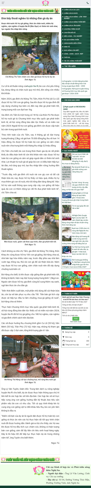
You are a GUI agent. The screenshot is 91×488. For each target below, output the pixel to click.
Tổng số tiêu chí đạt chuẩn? (72, 305)
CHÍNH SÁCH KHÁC (71, 13)
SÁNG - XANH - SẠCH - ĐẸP (73, 54)
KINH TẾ (67, 47)
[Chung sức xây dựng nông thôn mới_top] (30, 11)
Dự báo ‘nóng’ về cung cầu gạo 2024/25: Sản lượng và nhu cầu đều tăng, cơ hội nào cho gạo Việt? (75, 186)
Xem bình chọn (75, 322)
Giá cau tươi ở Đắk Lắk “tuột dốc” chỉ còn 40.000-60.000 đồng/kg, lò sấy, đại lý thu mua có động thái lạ (75, 159)
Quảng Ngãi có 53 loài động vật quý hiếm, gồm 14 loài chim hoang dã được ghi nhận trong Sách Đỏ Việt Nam (75, 197)
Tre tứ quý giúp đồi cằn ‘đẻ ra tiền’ (80, 207)
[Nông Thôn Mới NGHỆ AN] (39, 470)
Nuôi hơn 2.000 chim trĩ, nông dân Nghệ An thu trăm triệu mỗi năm (80, 230)
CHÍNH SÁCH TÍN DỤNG (72, 25)
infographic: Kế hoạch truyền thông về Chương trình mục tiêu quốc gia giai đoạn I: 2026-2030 (75, 88)
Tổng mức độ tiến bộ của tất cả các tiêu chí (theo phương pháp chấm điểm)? (75, 310)
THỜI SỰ (67, 57)
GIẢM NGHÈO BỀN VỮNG (72, 43)
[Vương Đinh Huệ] (30, 460)
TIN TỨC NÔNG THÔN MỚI (73, 61)
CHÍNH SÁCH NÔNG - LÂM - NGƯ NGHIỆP (75, 17)
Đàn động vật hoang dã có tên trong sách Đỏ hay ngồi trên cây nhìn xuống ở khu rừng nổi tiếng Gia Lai (75, 240)
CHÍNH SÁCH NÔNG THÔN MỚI (74, 22)
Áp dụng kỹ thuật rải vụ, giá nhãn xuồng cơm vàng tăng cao (80, 169)
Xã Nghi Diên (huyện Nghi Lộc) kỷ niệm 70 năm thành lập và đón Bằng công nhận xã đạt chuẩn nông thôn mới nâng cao (75, 220)
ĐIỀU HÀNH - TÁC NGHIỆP (73, 36)
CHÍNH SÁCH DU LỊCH (71, 10)
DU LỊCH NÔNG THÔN (71, 39)
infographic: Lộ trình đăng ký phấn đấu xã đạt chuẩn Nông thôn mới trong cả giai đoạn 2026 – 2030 (75, 81)
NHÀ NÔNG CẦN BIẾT (71, 50)
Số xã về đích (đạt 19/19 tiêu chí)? (74, 302)
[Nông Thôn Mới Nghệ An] (45, 3)
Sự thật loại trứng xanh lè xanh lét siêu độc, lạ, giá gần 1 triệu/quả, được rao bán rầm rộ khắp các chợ (75, 251)
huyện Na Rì (32, 86)
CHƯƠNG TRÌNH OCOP (72, 29)
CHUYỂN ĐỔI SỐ (69, 32)
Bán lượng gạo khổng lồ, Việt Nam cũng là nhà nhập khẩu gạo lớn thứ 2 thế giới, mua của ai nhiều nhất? (76, 263)
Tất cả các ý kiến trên (70, 315)
